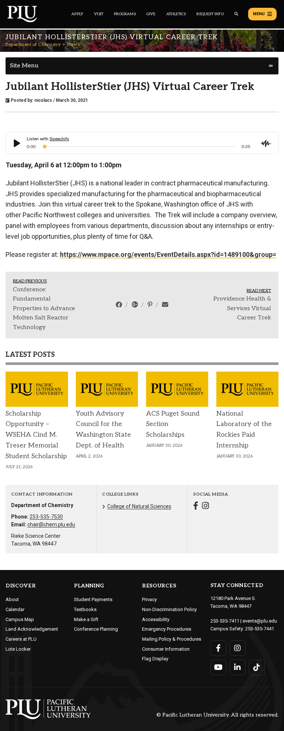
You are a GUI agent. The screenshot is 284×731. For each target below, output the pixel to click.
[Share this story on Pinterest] (151, 304)
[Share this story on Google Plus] (135, 304)
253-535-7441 (259, 628)
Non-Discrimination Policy (169, 609)
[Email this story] (165, 304)
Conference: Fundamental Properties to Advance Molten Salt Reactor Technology (44, 308)
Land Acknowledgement (32, 629)
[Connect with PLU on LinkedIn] (238, 667)
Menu (259, 13)
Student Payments (93, 599)
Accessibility (155, 619)
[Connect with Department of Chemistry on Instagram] (205, 506)
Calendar (15, 609)
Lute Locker (18, 649)
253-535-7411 (224, 621)
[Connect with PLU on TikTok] (257, 667)
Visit (98, 14)
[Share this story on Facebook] (120, 304)
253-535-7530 (46, 517)
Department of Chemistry (33, 44)
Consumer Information (166, 649)
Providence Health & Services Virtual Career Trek (242, 308)
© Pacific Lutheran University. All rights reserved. (217, 715)
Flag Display (155, 658)
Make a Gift (86, 619)
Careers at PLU (21, 639)
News (73, 44)
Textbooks (85, 609)
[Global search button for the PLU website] (236, 13)
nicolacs (43, 100)
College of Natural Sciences (139, 506)
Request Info (209, 14)
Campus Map (20, 619)
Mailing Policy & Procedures (171, 639)
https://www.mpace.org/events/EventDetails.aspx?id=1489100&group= (168, 254)
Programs (125, 14)
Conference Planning (96, 629)
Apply (77, 14)
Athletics (176, 14)
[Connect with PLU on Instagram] (238, 648)
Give (151, 14)
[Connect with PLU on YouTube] (218, 667)
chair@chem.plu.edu (51, 524)
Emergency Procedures (166, 629)
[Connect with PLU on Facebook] (218, 648)
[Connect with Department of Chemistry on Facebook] (195, 506)
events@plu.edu (260, 621)
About (12, 599)
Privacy (149, 599)
